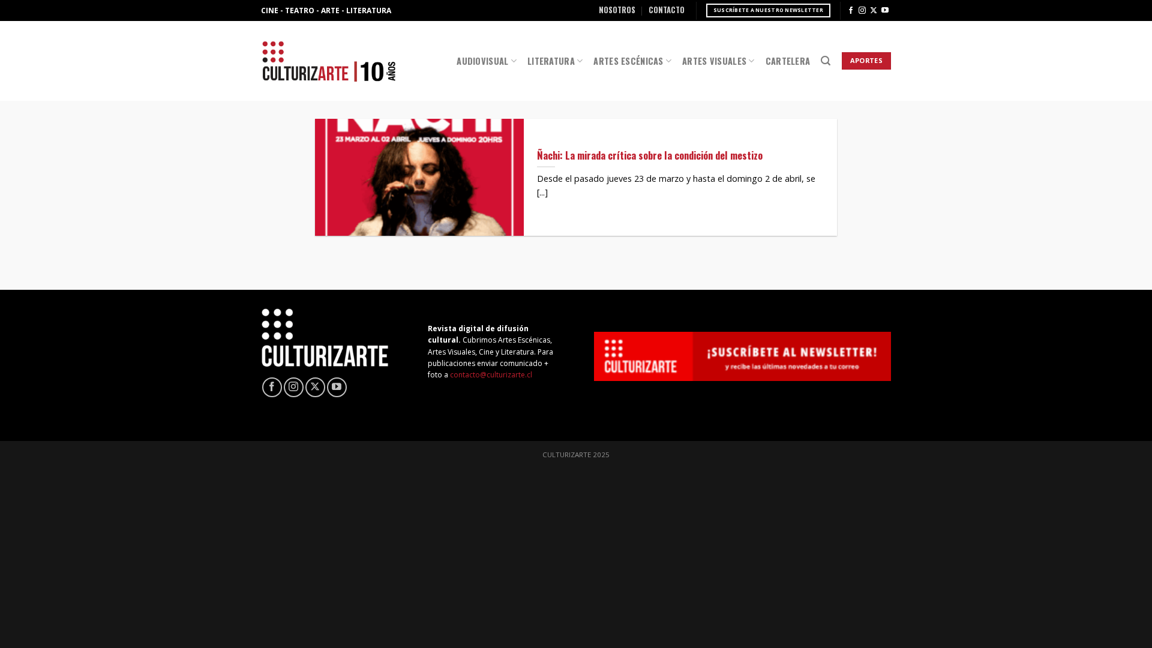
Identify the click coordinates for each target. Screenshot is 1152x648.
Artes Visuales (714, 61)
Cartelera (788, 61)
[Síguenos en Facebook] (850, 11)
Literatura (551, 61)
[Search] (825, 61)
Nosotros (617, 10)
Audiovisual (482, 61)
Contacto (667, 10)
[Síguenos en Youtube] (885, 11)
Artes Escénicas (628, 61)
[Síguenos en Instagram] (862, 11)
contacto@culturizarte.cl (491, 375)
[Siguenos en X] (873, 11)
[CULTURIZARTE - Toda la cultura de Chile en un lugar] (329, 61)
